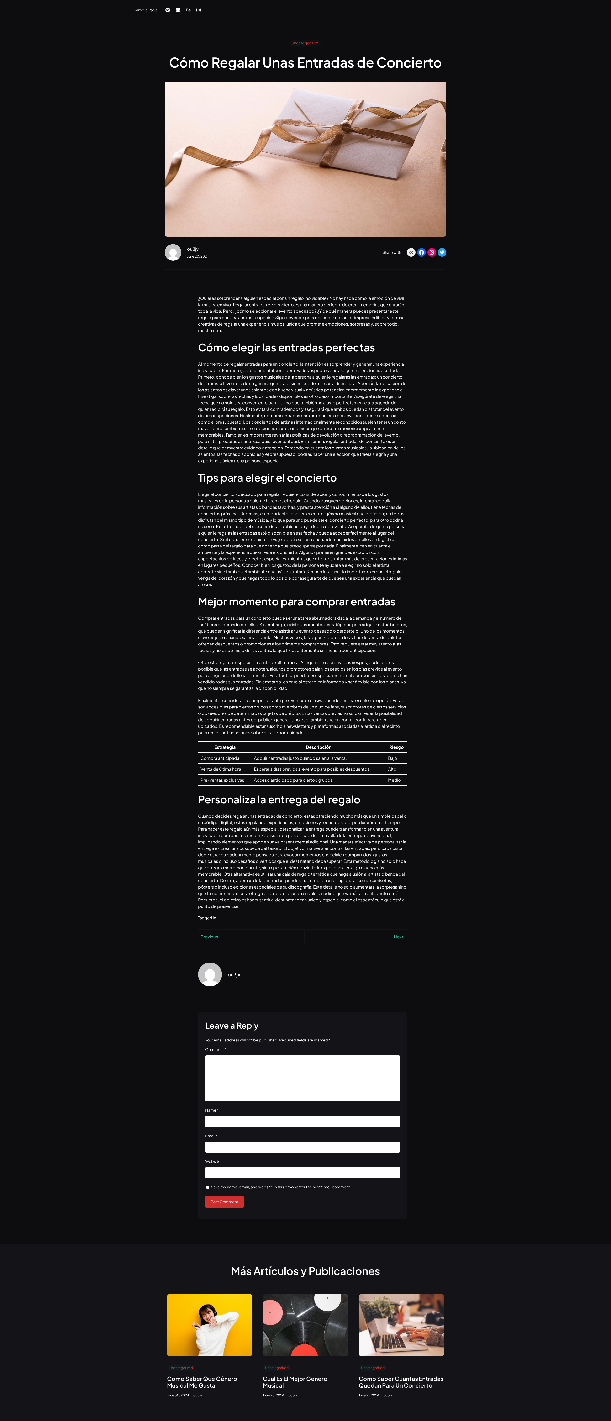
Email (211, 1135)
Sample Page (146, 9)
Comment (215, 1049)
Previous (209, 936)
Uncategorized (304, 42)
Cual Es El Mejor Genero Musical (295, 1382)
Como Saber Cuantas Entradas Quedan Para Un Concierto (401, 1382)
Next (398, 936)
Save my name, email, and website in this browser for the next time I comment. (281, 1186)
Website (213, 1161)
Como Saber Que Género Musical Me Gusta (202, 1382)
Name (212, 1110)
